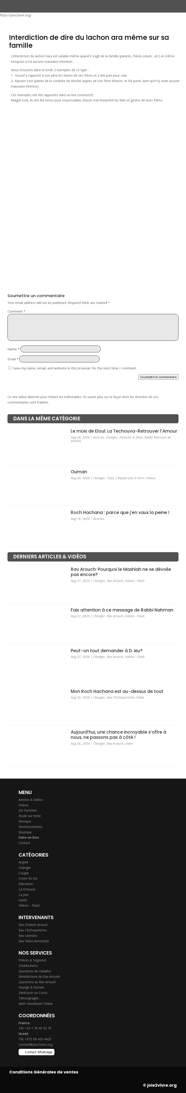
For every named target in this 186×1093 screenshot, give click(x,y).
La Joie (24, 894)
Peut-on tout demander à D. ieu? (106, 651)
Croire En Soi (28, 878)
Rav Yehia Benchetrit (34, 941)
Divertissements (30, 827)
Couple (24, 873)
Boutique (25, 832)
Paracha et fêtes (131, 437)
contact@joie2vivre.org (35, 1044)
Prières (24, 805)
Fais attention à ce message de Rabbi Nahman (122, 610)
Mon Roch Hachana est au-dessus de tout (117, 691)
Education (26, 884)
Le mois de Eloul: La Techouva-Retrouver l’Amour (124, 431)
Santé (23, 900)
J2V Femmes (28, 810)
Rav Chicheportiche (121, 697)
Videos (150, 478)
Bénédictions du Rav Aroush (39, 976)
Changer (111, 437)
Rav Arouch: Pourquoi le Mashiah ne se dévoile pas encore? (121, 572)
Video (140, 697)
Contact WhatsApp (38, 1052)
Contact (24, 843)
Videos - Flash (134, 581)
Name (13, 349)
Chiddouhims (28, 965)
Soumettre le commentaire (158, 377)
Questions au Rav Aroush (37, 982)
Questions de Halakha (35, 971)
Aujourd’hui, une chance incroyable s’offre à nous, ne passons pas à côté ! (118, 735)
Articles (98, 437)
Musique (25, 821)
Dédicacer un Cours (33, 992)
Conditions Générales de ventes (43, 1072)
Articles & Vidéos (31, 799)
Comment (16, 311)
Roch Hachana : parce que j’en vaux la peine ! (120, 513)
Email (12, 359)
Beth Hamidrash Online (36, 1003)
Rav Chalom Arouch (33, 925)
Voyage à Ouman (31, 987)
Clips (110, 478)
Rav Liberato (28, 935)
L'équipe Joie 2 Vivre (129, 478)
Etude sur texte (30, 816)
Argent (23, 862)
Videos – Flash (29, 905)
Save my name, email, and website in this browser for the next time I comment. (75, 368)
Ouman (79, 472)
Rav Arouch (115, 581)
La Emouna (27, 889)
